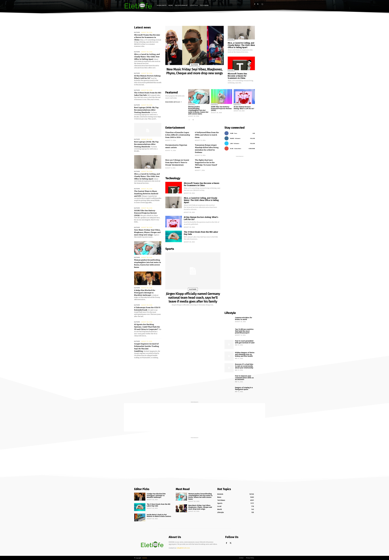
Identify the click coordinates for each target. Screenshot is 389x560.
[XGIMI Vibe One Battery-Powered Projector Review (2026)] (221, 96)
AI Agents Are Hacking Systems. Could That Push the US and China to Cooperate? (147, 326)
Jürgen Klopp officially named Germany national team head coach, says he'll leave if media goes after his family (193, 297)
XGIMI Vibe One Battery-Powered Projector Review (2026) (145, 213)
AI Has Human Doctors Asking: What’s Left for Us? (244, 108)
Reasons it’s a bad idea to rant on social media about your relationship (244, 366)
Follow (252, 138)
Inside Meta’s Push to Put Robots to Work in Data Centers (159, 515)
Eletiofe (137, 32)
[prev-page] (189, 120)
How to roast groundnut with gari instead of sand (244, 342)
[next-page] (192, 120)
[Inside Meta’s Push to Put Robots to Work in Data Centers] (139, 517)
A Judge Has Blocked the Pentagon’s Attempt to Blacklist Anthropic (144, 292)
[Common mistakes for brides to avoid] (229, 321)
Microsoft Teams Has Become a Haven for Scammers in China (147, 37)
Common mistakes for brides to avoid (243, 318)
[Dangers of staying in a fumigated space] (229, 391)
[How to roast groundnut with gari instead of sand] (229, 344)
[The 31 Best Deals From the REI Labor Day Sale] (173, 236)
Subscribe (252, 148)
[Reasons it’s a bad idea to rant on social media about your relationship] (229, 367)
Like (254, 133)
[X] (258, 4)
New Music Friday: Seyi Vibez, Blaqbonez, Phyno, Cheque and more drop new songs (147, 232)
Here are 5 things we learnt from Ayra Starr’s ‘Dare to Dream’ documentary (177, 162)
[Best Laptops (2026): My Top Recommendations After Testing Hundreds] (147, 130)
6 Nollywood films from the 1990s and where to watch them (207, 134)
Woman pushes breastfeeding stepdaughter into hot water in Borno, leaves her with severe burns (198, 110)
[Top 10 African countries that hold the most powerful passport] (229, 332)
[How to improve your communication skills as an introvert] (229, 379)
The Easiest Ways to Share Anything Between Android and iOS (146, 193)
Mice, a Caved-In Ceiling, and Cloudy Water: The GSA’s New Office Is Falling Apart (147, 56)
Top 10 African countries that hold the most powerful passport (244, 331)
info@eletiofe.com (183, 548)
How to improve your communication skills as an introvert (244, 377)
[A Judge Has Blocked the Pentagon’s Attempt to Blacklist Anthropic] (147, 278)
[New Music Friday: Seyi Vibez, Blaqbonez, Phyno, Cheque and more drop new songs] (194, 45)
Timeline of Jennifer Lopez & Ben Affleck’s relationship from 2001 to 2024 (177, 134)
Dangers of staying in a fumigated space (244, 388)
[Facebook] (254, 4)
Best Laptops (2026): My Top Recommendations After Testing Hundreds (146, 109)
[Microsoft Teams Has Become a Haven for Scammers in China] (241, 63)
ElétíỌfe (144, 558)
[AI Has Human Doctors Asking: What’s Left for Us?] (244, 96)
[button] (262, 4)
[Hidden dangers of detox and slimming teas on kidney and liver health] (229, 356)
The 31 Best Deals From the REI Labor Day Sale (201, 233)
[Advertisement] (239, 232)
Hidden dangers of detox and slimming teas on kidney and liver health (244, 354)
